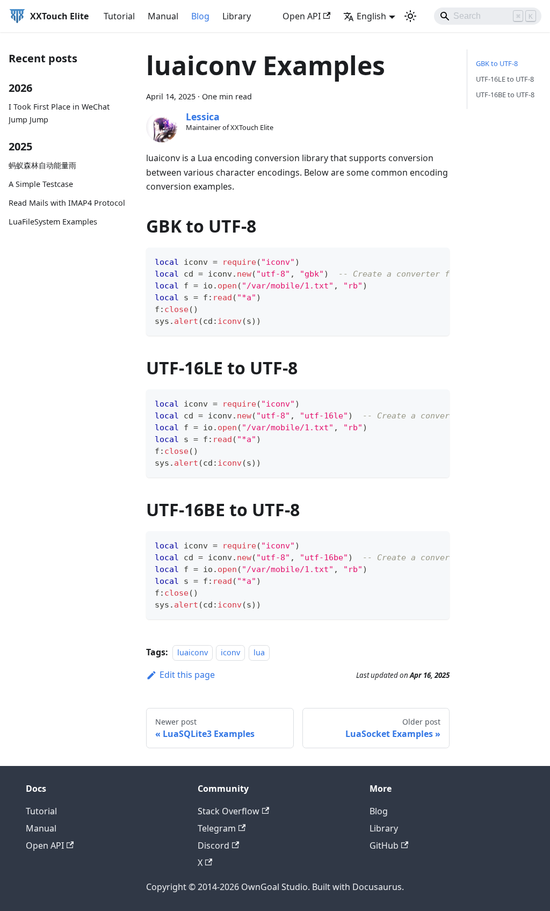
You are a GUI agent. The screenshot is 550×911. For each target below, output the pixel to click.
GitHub (384, 845)
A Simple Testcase (41, 184)
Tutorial (119, 16)
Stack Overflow (228, 811)
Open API (302, 16)
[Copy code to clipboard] (437, 261)
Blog (200, 16)
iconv (230, 652)
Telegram (217, 828)
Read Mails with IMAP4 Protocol (67, 203)
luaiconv (192, 652)
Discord (213, 845)
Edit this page (187, 675)
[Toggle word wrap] (417, 261)
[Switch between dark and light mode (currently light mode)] (410, 16)
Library (236, 16)
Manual (163, 16)
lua (259, 652)
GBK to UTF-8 (497, 63)
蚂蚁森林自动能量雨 (42, 165)
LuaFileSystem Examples (53, 221)
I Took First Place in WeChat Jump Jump (59, 113)
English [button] (371, 16)
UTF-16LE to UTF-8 (505, 79)
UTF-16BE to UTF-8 (505, 94)
